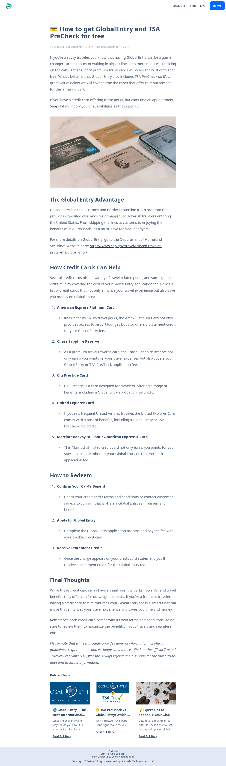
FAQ (203, 6)
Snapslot (57, 106)
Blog (193, 6)
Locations (179, 6)
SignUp (217, 5)
